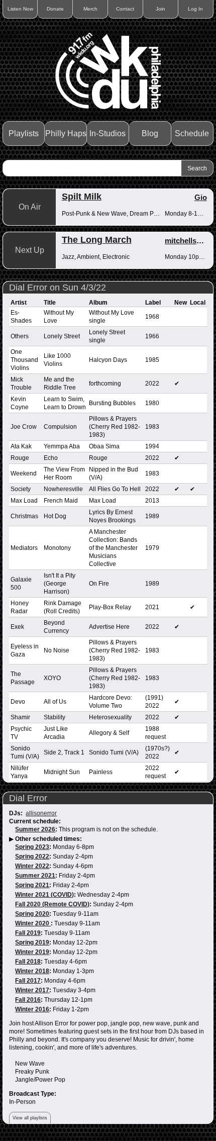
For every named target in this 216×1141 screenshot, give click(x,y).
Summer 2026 (35, 829)
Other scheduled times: (48, 838)
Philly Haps (65, 133)
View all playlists (30, 1117)
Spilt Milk (81, 197)
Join (160, 9)
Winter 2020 (33, 923)
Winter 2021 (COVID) (44, 894)
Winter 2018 (32, 971)
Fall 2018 (28, 961)
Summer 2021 (35, 875)
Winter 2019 (32, 952)
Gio (200, 197)
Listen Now (20, 9)
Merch (90, 9)
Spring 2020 (32, 913)
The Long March (97, 240)
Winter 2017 (32, 990)
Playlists (24, 133)
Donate (55, 9)
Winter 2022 (32, 866)
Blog (150, 133)
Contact (125, 9)
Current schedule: (35, 821)
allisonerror (41, 813)
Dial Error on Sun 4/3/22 (57, 287)
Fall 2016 (28, 999)
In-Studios (107, 133)
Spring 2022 (32, 856)
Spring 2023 (32, 846)
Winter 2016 (32, 1009)
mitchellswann (190, 240)
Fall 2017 (28, 980)
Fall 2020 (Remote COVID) (52, 904)
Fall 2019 (28, 932)
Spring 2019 (32, 942)
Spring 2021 (32, 885)
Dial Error (28, 798)
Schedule (192, 133)
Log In (195, 9)
